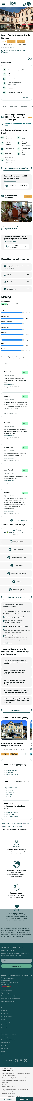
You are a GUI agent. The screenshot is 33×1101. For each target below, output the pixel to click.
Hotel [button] (4, 107)
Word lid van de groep (6, 1016)
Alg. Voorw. (4, 1045)
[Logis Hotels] (13, 3)
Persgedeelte (4, 1027)
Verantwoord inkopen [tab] (18, 574)
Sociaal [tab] (18, 582)
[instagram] (21, 1060)
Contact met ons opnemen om (8, 1001)
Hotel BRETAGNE (8, 772)
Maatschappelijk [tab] (18, 590)
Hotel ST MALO (8, 795)
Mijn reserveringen (5, 993)
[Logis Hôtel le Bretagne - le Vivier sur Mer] (14, 730)
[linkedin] (25, 1060)
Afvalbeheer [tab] (18, 566)
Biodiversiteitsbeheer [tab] (18, 558)
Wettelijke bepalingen (6, 1037)
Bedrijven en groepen (6, 1022)
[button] (3, 3)
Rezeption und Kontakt (13, 282)
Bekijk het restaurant (10, 229)
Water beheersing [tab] (18, 550)
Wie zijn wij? (4, 1010)
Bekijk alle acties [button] (7, 643)
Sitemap (3, 1051)
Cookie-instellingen (5, 1042)
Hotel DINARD (7, 797)
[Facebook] (16, 1060)
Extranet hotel (4, 1013)
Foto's (2, 1054)
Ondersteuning (4, 1048)
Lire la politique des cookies (8, 1093)
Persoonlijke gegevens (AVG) (8, 1039)
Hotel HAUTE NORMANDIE (11, 774)
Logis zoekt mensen (6, 1025)
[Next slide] (29, 211)
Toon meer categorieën (15, 597)
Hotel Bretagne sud (9, 814)
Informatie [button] (24, 107)
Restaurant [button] (13, 107)
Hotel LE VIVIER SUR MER (11, 789)
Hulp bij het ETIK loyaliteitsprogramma (10, 998)
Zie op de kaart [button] (11, 47)
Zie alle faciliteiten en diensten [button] (16, 168)
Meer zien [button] (25, 97)
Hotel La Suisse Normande (11, 816)
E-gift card (3, 1019)
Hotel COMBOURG (9, 791)
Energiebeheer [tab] (18, 542)
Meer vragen (15, 710)
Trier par (7, 364)
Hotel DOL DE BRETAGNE (10, 787)
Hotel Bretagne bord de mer (11, 812)
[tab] (15, 30)
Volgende (22, 520)
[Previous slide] (3, 211)
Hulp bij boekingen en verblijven (8, 995)
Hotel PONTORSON (9, 793)
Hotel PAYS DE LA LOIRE (10, 770)
